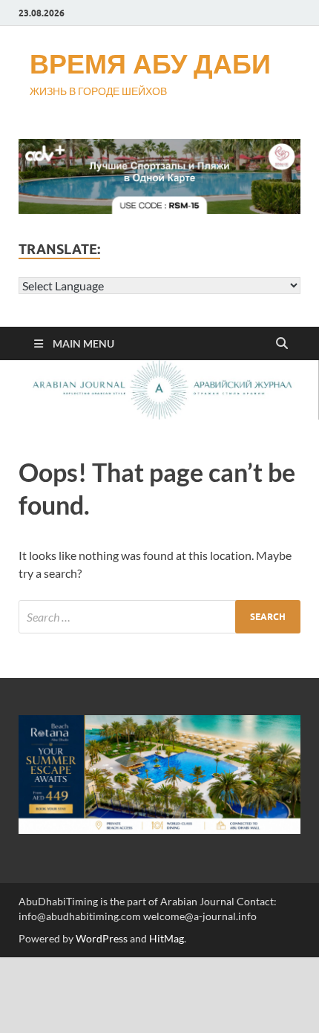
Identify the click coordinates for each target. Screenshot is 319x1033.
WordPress (102, 938)
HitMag (166, 938)
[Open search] (282, 344)
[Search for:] (159, 616)
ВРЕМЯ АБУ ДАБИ (150, 63)
